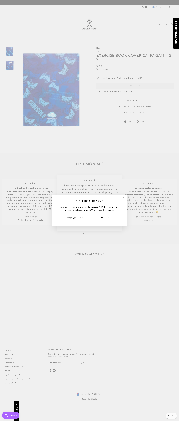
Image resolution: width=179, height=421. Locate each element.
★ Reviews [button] (17, 411)
